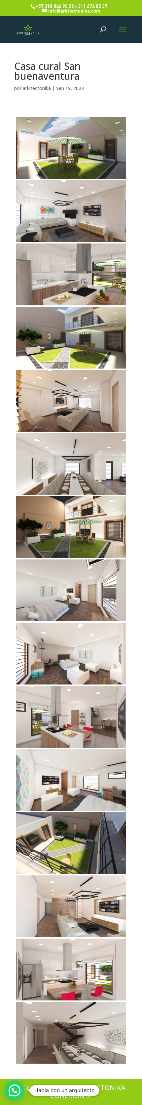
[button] (14, 1090)
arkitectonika (37, 88)
